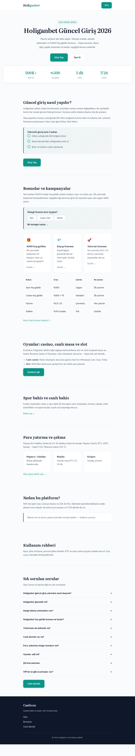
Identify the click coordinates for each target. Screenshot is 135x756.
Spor (32, 218)
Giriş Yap (59, 57)
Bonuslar (27, 721)
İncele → (30, 267)
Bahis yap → (29, 413)
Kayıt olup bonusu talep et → (37, 320)
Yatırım (60, 218)
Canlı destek (33, 683)
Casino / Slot (45, 218)
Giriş (107, 5)
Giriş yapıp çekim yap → (34, 474)
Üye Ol (77, 57)
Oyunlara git (33, 372)
